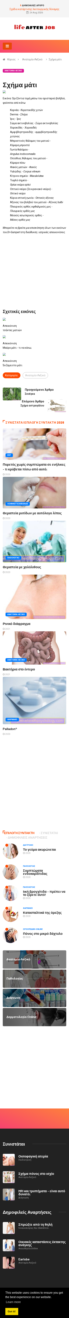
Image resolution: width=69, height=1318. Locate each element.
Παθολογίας (13, 558)
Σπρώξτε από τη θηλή (35, 1224)
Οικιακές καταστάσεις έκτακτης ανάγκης (42, 1243)
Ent (9, 455)
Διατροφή (28, 845)
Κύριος (11, 59)
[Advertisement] (34, 271)
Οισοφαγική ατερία (33, 1156)
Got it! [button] (12, 1311)
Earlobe (24, 1259)
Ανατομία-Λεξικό (32, 59)
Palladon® (10, 729)
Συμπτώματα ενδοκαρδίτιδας (35, 872)
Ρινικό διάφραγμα (16, 624)
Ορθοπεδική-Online (33, 929)
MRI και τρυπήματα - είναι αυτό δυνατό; (41, 1192)
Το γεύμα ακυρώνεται (39, 849)
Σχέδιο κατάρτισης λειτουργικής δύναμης (34, 9)
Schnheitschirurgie (17, 504)
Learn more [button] (13, 1302)
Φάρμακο (12, 720)
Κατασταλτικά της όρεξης (42, 912)
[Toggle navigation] (7, 46)
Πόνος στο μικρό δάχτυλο (43, 934)
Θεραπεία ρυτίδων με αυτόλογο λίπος (32, 513)
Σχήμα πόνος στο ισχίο (36, 1174)
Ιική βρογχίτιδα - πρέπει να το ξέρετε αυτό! (44, 893)
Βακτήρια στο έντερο (19, 669)
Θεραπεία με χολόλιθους (22, 567)
